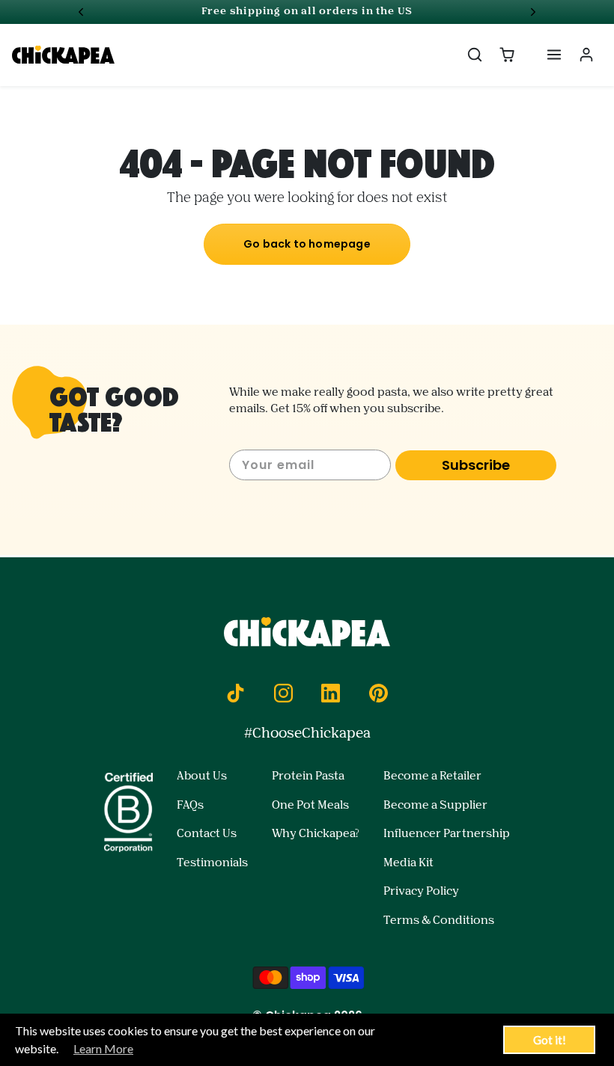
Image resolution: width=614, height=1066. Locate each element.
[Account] (586, 55)
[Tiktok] (235, 692)
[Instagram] (283, 692)
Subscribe (476, 465)
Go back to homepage (307, 243)
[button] (475, 55)
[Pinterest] (378, 692)
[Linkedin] (330, 692)
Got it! (549, 1040)
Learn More (103, 1048)
